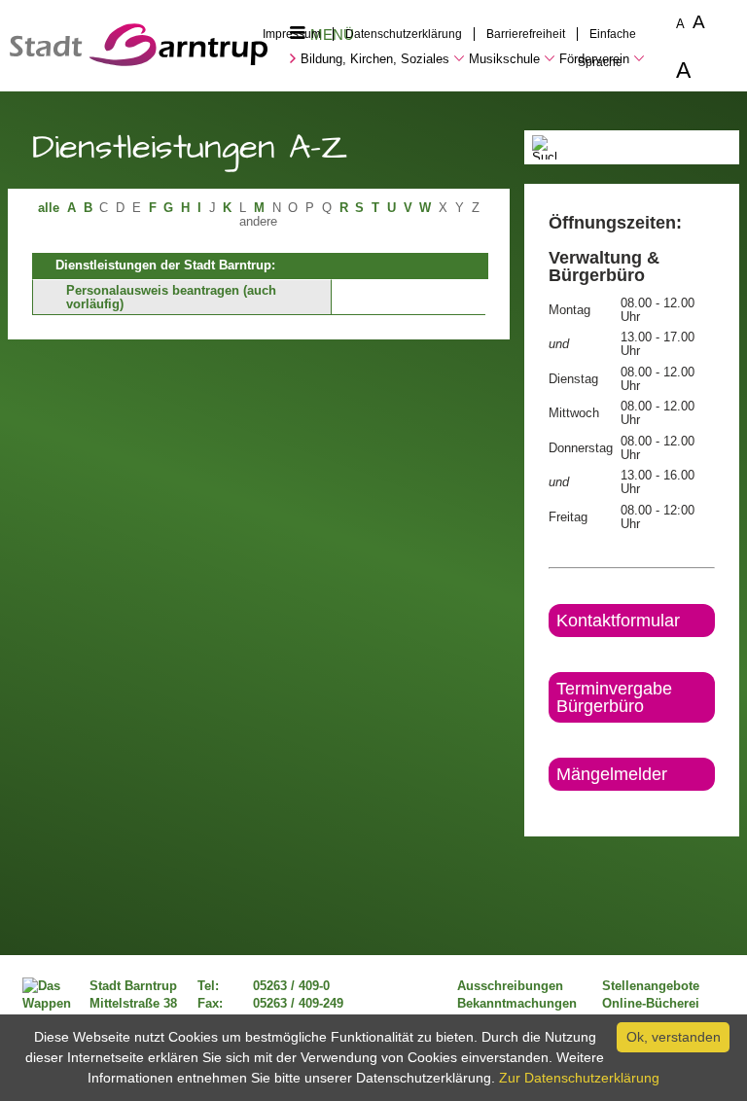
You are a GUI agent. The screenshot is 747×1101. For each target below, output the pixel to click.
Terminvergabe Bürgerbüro (614, 697)
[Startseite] (138, 61)
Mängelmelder (611, 774)
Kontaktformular (618, 620)
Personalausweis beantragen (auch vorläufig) (171, 297)
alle (48, 208)
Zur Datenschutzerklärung (579, 1077)
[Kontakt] (550, 807)
